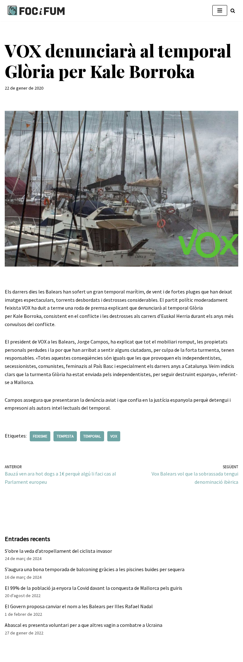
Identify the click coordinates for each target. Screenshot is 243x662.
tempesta (65, 436)
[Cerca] (232, 10)
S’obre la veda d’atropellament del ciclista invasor (58, 551)
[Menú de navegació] (219, 10)
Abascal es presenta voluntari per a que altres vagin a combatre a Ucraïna (83, 625)
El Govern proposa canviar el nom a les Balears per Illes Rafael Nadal (79, 606)
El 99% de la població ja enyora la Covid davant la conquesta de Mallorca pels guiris (93, 588)
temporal (92, 436)
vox (113, 436)
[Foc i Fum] (36, 10)
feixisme (40, 436)
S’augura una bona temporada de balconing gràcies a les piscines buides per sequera (94, 569)
